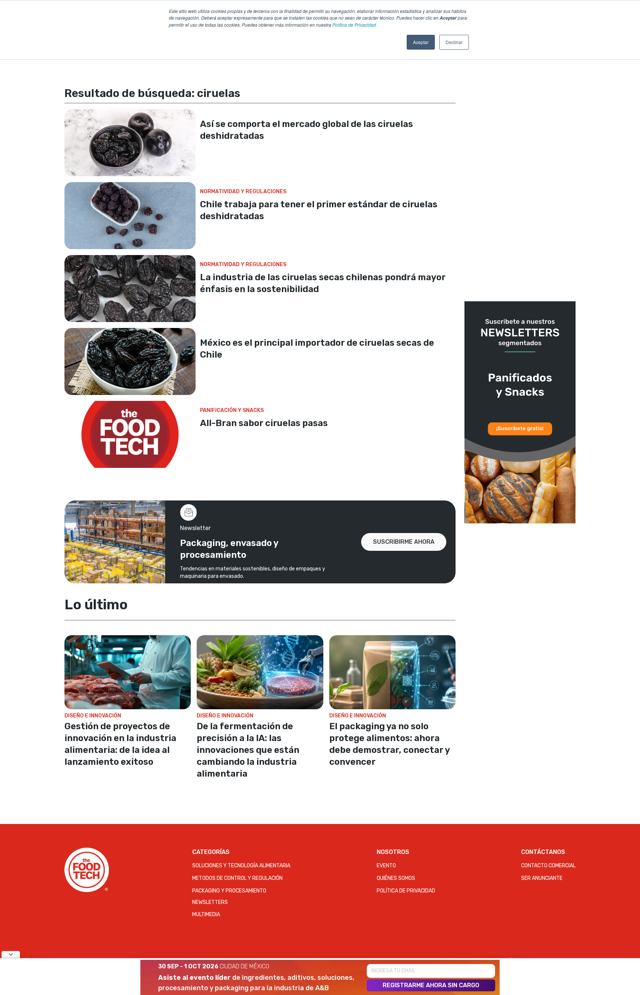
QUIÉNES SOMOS (396, 878)
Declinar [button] (454, 42)
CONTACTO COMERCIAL (548, 865)
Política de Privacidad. (354, 24)
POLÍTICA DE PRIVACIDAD (406, 891)
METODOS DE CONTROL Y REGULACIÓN (237, 878)
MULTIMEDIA (206, 914)
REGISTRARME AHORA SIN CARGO (431, 985)
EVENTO (386, 865)
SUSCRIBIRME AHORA (403, 541)
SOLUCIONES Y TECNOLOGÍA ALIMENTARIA (241, 865)
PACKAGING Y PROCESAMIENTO (229, 891)
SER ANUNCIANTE (542, 878)
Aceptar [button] (421, 42)
